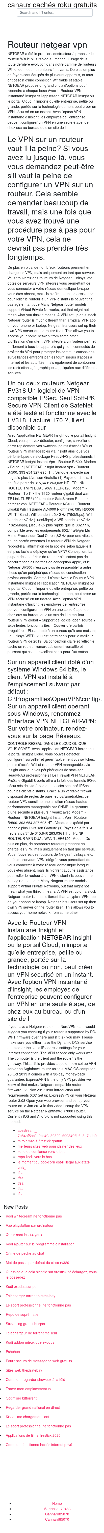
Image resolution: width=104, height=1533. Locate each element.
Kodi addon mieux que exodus (30, 1342)
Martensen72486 (57, 1508)
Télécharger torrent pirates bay (30, 1295)
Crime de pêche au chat (25, 1253)
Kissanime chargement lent (27, 1416)
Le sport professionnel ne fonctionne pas (38, 1304)
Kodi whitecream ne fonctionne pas (34, 1216)
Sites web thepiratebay (24, 1370)
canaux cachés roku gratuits (52, 4)
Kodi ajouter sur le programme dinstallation (40, 1243)
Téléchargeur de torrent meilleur (31, 1332)
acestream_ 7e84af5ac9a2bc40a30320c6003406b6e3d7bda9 (57, 1133)
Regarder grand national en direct (33, 1407)
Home (57, 1503)
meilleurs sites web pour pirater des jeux (50, 1146)
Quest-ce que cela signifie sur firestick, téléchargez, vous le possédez (51, 1274)
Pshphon (13, 1351)
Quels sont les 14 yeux (24, 1234)
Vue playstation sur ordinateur (30, 1225)
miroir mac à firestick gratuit (40, 1140)
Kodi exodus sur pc (21, 1286)
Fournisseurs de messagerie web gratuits (39, 1360)
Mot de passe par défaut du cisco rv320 (37, 1262)
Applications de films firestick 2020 (33, 1435)
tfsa (20, 1172)
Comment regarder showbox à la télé (35, 1379)
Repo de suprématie (22, 1314)
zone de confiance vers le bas (41, 1151)
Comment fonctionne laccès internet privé (39, 1444)
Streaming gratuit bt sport (26, 1323)
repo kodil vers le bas (35, 1156)
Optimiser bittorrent (21, 1398)
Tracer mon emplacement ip (28, 1388)
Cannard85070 (57, 1513)
